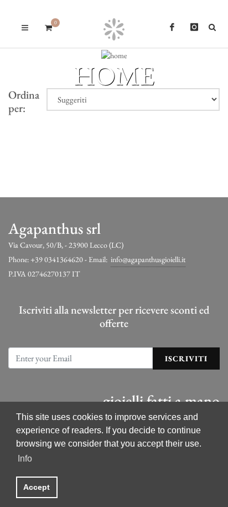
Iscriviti (186, 358)
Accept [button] (36, 487)
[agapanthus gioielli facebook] (172, 27)
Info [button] (25, 458)
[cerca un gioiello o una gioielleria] (214, 25)
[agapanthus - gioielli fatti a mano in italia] (114, 24)
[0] (48, 26)
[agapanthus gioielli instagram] (194, 27)
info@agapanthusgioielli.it (148, 259)
